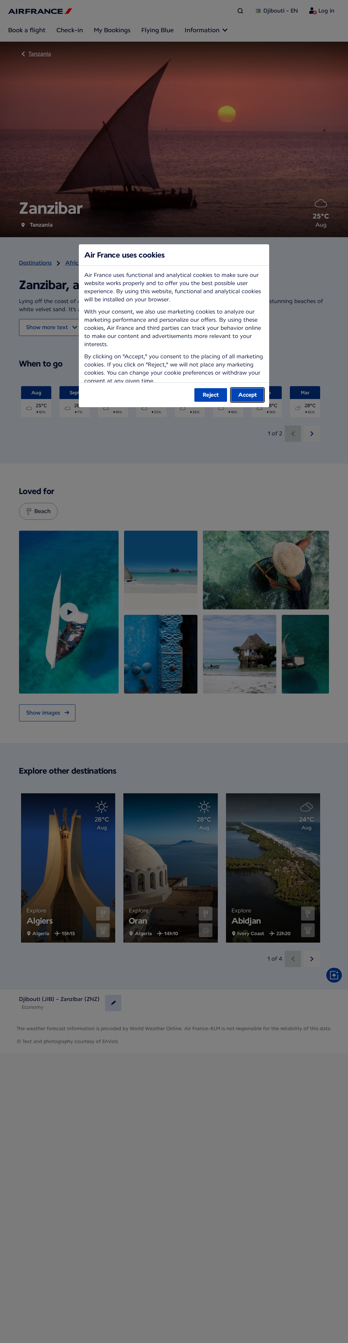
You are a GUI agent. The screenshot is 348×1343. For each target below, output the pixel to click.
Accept (247, 395)
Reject (211, 395)
